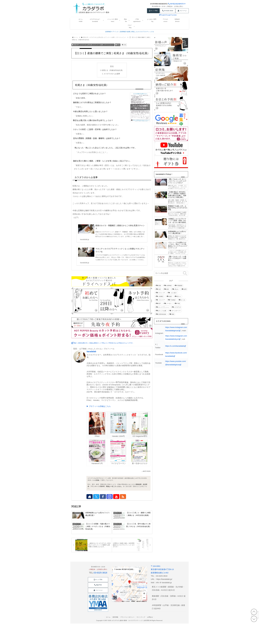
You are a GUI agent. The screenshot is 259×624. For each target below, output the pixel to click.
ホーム (108, 617)
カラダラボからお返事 (112, 74)
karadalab (91, 351)
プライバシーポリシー (127, 617)
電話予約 (99, 585)
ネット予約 (154, 10)
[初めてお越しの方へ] (85, 300)
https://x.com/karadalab (174, 346)
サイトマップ (141, 617)
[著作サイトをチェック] (90, 496)
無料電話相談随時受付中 (178, 4)
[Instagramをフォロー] (110, 496)
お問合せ (150, 617)
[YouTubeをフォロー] (116, 496)
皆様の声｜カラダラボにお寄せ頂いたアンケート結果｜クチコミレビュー (94, 45)
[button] (185, 273)
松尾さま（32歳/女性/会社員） (113, 70)
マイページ (183, 10)
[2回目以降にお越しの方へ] (112, 300)
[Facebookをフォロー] (103, 496)
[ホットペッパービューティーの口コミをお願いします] (171, 134)
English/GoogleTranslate (169, 15)
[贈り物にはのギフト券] (171, 163)
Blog (118, 45)
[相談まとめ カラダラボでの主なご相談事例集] (171, 59)
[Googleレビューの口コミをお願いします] (171, 119)
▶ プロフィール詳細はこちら (99, 406)
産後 (125, 45)
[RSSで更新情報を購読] (123, 496)
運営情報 (115, 617)
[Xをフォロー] (96, 496)
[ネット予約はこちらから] (138, 300)
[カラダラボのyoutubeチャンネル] (171, 148)
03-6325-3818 (168, 10)
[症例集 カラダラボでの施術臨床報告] (171, 74)
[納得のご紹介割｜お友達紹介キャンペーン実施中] (171, 89)
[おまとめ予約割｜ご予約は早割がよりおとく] (171, 103)
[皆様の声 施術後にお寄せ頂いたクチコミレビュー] (171, 44)
